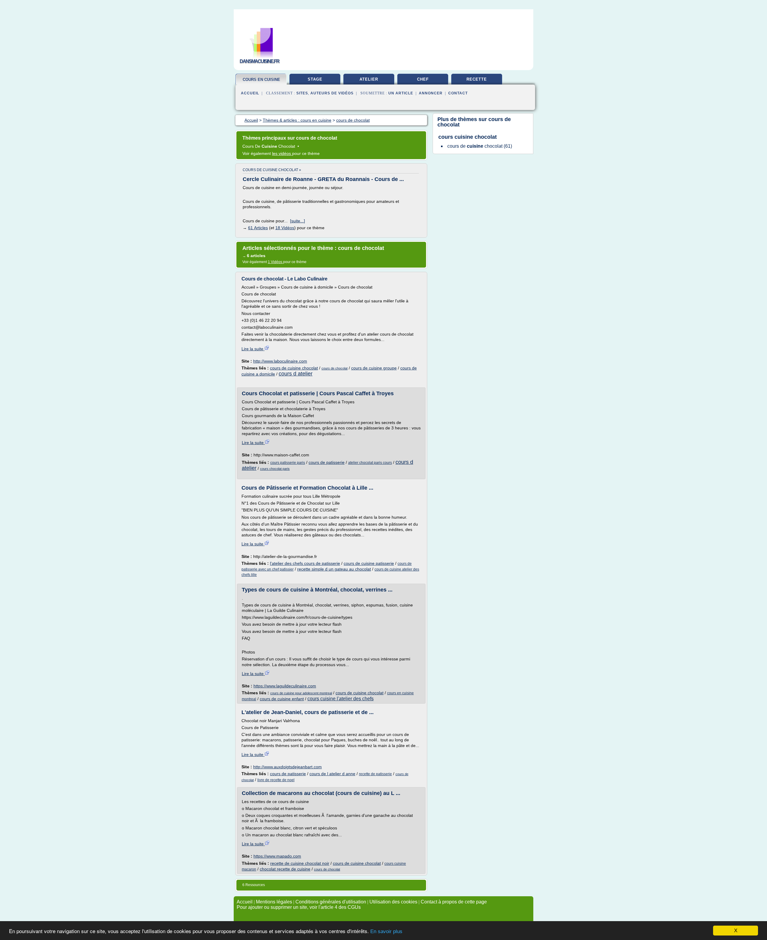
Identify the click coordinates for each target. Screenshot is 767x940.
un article (400, 93)
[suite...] (297, 220)
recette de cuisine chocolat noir (299, 863)
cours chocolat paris (275, 468)
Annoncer (431, 93)
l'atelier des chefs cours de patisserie (305, 563)
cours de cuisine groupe (374, 368)
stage (315, 79)
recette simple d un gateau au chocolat (334, 569)
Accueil (250, 93)
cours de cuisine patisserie (369, 563)
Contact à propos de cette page (454, 901)
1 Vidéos (275, 262)
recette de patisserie (375, 774)
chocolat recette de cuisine (285, 869)
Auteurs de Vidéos (332, 93)
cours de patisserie (327, 462)
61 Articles (258, 227)
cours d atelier (295, 374)
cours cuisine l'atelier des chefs (340, 698)
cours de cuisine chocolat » (272, 170)
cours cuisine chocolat (467, 137)
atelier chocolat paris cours (370, 463)
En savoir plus (386, 931)
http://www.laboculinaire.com (280, 361)
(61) (479, 146)
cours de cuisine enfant (282, 698)
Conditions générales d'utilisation (330, 901)
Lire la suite (253, 348)
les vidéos (282, 153)
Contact (458, 93)
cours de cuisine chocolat (294, 368)
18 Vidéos (284, 227)
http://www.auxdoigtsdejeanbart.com (287, 766)
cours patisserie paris (287, 463)
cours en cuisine (261, 79)
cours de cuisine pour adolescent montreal (301, 693)
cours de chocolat (334, 368)
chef (423, 79)
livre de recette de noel (276, 780)
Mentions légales (274, 901)
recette (476, 79)
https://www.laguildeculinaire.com (284, 686)
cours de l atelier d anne (332, 773)
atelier (369, 79)
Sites (302, 93)
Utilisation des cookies (393, 901)
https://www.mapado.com (277, 856)
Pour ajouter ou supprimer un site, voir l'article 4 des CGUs (299, 907)
